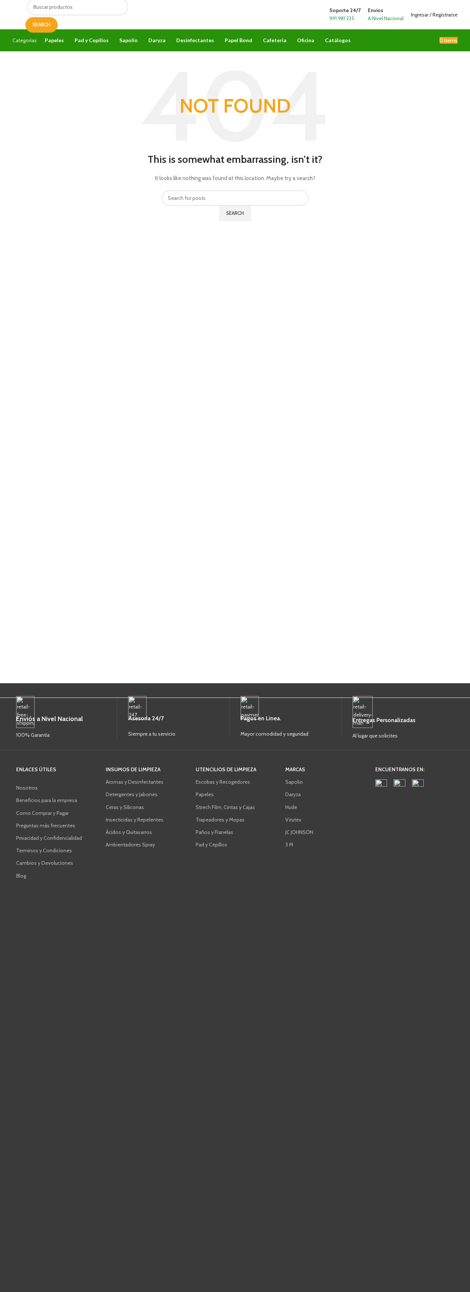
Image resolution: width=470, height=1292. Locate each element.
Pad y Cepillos (211, 844)
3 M (289, 844)
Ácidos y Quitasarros (129, 832)
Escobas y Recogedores (223, 782)
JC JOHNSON (299, 832)
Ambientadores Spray (130, 844)
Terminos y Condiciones (44, 850)
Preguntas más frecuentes (45, 825)
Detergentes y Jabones (132, 794)
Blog (21, 875)
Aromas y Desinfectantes (134, 782)
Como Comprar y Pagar (42, 813)
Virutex (293, 819)
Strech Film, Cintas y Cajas (225, 807)
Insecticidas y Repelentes (134, 819)
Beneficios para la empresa (46, 800)
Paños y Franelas (214, 832)
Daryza (293, 794)
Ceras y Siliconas (125, 807)
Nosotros (27, 787)
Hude (291, 807)
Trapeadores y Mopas (220, 819)
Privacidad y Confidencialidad (49, 838)
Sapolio (294, 782)
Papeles (205, 794)
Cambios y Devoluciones (44, 863)
